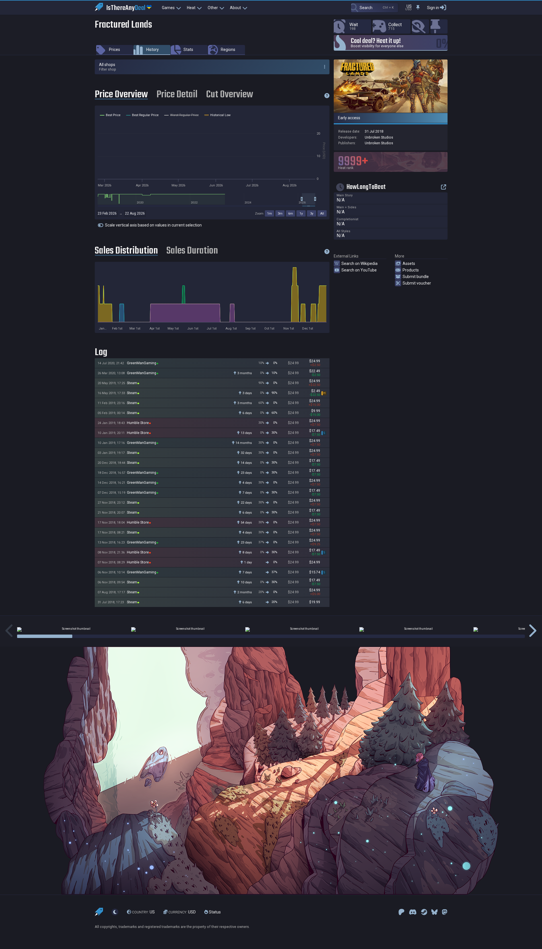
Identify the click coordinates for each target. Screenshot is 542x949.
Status (214, 912)
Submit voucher (417, 283)
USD (182, 912)
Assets (409, 263)
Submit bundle (416, 276)
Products (411, 270)
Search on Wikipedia (359, 263)
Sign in (433, 7)
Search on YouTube (359, 270)
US (143, 912)
